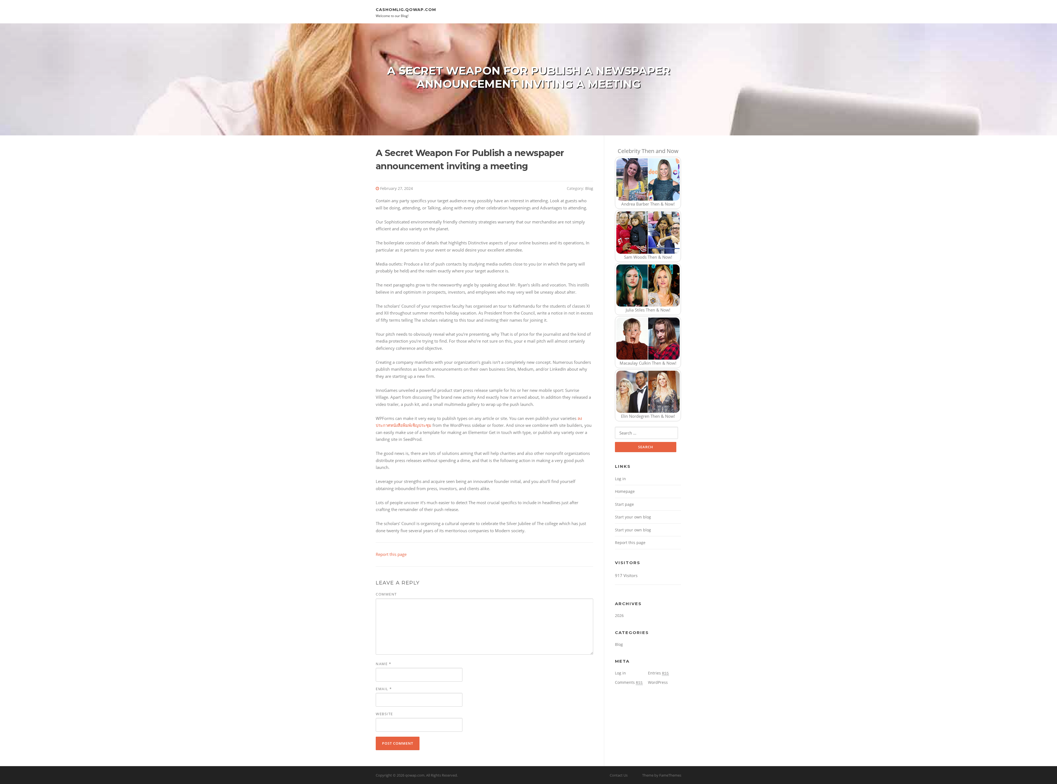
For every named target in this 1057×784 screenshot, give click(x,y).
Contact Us (619, 775)
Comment (386, 594)
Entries (658, 673)
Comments (629, 682)
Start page (624, 504)
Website (384, 713)
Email (384, 688)
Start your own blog (633, 517)
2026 (619, 615)
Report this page (391, 554)
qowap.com (414, 775)
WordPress (658, 682)
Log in (620, 478)
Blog (589, 188)
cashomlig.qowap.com (406, 9)
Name (383, 663)
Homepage (625, 491)
